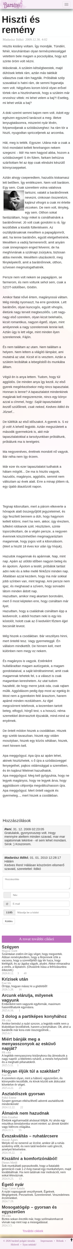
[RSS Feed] (56, 1244)
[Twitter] (51, 1244)
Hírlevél (15, 1244)
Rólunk (60, 1241)
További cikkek (33, 1231)
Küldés (9, 921)
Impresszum (47, 1241)
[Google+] (46, 1244)
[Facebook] (40, 1244)
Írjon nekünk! (29, 1244)
